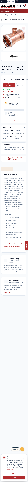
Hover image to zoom (10, 48)
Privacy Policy (10, 469)
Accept (14, 477)
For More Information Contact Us (13, 244)
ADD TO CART (10, 85)
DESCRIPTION (7, 169)
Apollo (6, 64)
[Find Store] (17, 1)
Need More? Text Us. (10, 92)
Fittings (7, 15)
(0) (12, 72)
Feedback (26, 246)
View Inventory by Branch (14, 120)
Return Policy (7, 292)
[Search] (17, 6)
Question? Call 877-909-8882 (18, 158)
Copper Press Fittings (16, 15)
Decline (14, 473)
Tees (4, 17)
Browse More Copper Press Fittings (12, 248)
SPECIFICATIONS (19, 169)
